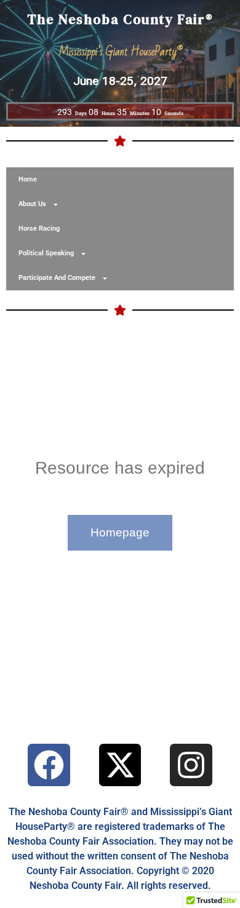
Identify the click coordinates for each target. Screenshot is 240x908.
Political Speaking (46, 253)
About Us (32, 204)
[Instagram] (191, 765)
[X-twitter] (120, 765)
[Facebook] (49, 765)
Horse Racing (39, 229)
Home (27, 179)
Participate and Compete (56, 278)
